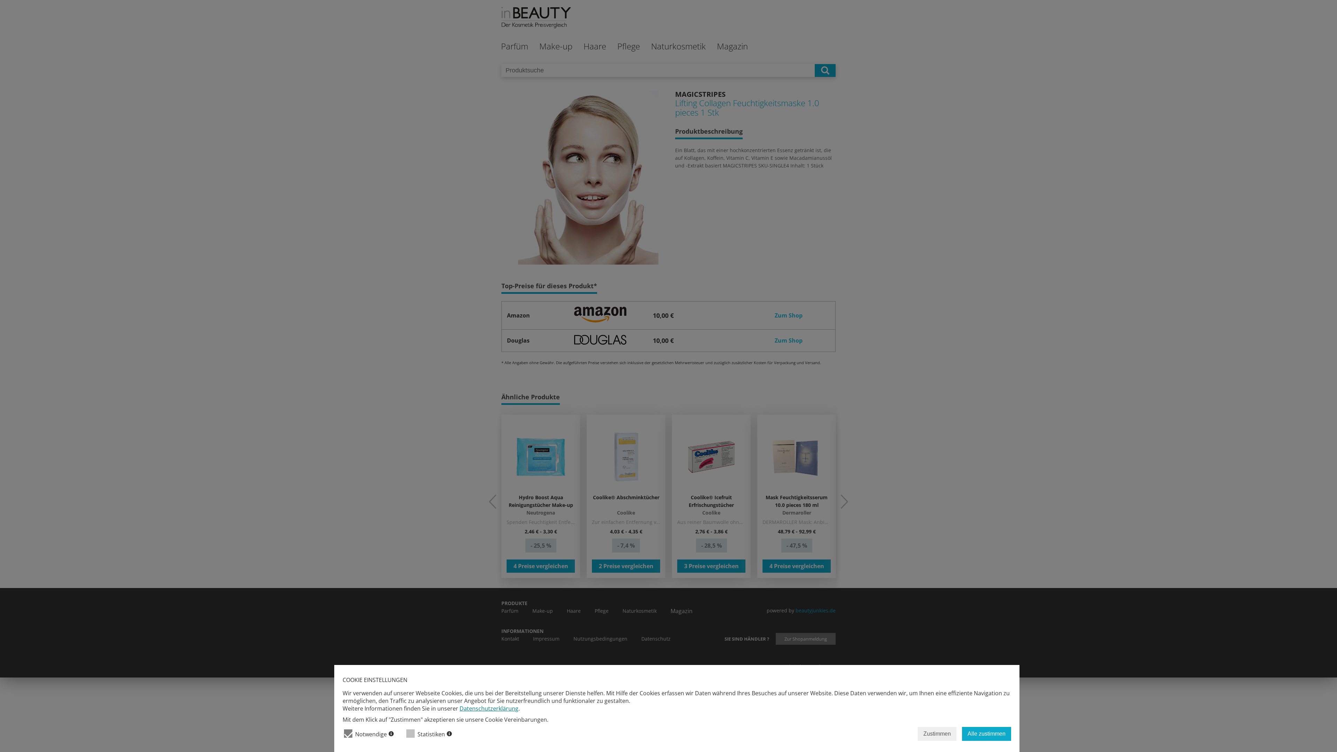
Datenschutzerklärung (489, 708)
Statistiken (431, 734)
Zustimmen (937, 734)
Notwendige (371, 734)
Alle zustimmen (987, 734)
